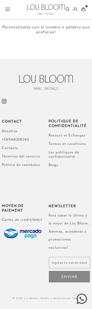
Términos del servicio (21, 156)
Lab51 (75, 298)
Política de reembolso (21, 165)
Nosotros (9, 131)
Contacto (10, 148)
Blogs (53, 165)
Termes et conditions (67, 144)
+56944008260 (15, 139)
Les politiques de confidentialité (64, 154)
